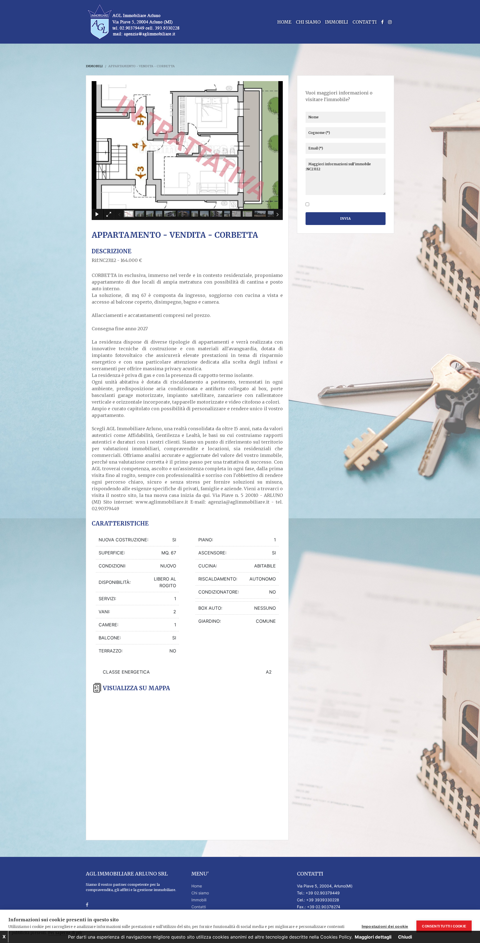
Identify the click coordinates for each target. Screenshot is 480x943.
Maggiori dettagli (373, 937)
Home (284, 22)
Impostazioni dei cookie (385, 926)
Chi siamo (308, 22)
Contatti (364, 22)
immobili (94, 66)
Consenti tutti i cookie (444, 926)
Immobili (336, 22)
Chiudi (405, 937)
